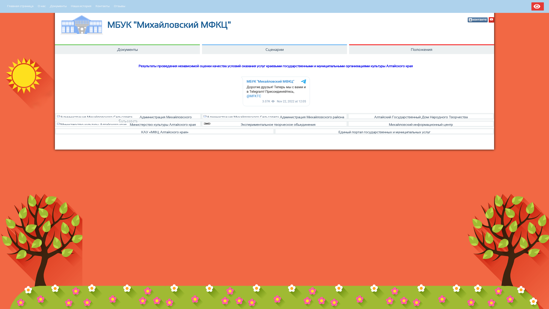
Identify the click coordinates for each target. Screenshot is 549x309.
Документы (58, 6)
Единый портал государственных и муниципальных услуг (384, 132)
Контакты (103, 6)
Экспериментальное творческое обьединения (278, 124)
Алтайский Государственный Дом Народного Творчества (421, 117)
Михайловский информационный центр (421, 124)
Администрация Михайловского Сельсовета (155, 117)
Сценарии (274, 49)
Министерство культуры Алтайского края (163, 124)
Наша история (81, 6)
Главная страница (20, 6)
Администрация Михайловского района (312, 117)
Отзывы (119, 6)
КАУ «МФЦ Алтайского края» (165, 132)
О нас (42, 6)
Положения (421, 49)
